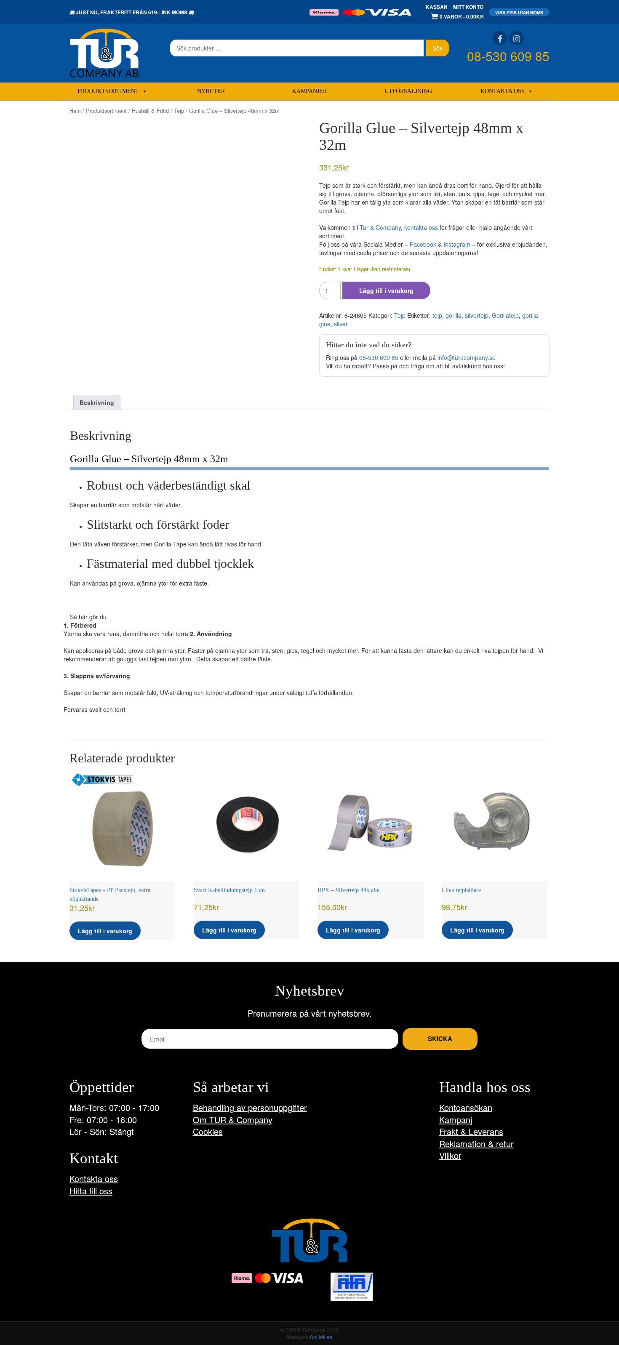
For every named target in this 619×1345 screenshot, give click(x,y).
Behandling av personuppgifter (250, 1107)
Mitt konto (468, 7)
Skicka (440, 1038)
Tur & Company (380, 227)
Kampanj (455, 1119)
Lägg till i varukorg (386, 290)
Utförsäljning (408, 91)
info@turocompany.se (467, 357)
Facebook (423, 244)
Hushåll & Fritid (150, 111)
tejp (437, 315)
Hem (75, 111)
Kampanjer (309, 91)
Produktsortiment (108, 91)
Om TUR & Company (232, 1119)
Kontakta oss (502, 91)
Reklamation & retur (476, 1143)
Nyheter (211, 91)
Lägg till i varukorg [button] (105, 931)
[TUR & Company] (104, 52)
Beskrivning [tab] (97, 402)
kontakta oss (421, 227)
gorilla (454, 315)
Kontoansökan (465, 1107)
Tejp (179, 111)
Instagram (456, 244)
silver (341, 324)
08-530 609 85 (508, 56)
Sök (437, 48)
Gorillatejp (505, 315)
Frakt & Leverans (471, 1131)
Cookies (208, 1131)
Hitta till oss (90, 1191)
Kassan (437, 7)
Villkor (450, 1155)
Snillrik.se (321, 1336)
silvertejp (476, 315)
